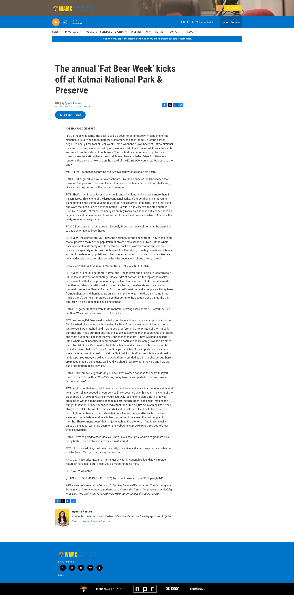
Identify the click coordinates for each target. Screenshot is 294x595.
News (55, 32)
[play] (55, 22)
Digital (159, 32)
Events (119, 32)
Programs (71, 32)
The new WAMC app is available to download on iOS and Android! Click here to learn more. (147, 39)
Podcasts (91, 32)
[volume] (65, 22)
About (191, 32)
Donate (234, 8)
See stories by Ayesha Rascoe (91, 521)
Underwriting (139, 32)
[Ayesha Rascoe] (62, 518)
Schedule (106, 32)
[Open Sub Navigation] (61, 32)
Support (175, 32)
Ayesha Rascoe (73, 103)
